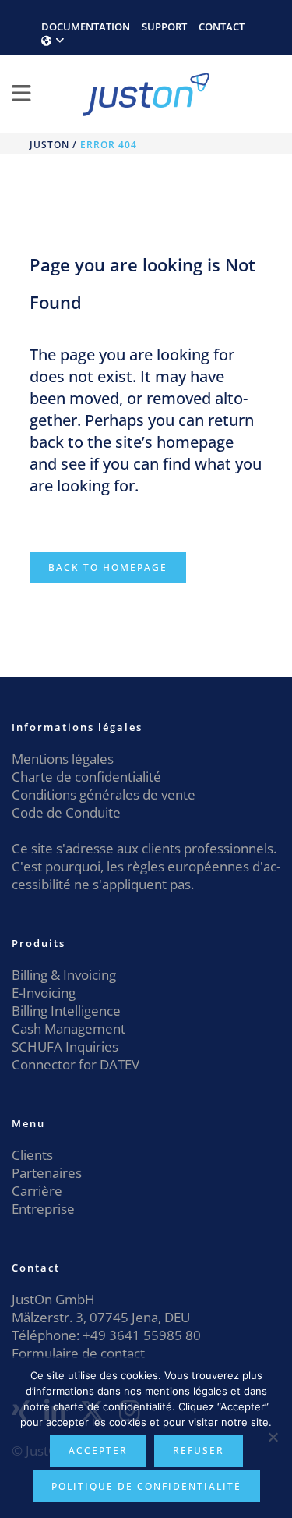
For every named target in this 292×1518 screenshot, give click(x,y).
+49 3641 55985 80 (140, 1335)
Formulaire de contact (78, 1353)
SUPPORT (164, 27)
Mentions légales (63, 759)
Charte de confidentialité (86, 777)
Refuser (198, 1450)
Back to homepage (107, 567)
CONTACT (222, 27)
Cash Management (68, 1028)
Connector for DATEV (75, 1064)
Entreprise (43, 1209)
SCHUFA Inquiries (65, 1046)
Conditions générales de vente (103, 794)
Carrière (37, 1191)
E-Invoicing (44, 993)
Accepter (98, 1450)
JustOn (49, 144)
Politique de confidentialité (146, 1486)
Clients (32, 1155)
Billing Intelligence (66, 1011)
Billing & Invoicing (64, 975)
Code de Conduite (66, 812)
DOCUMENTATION (85, 27)
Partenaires (47, 1173)
